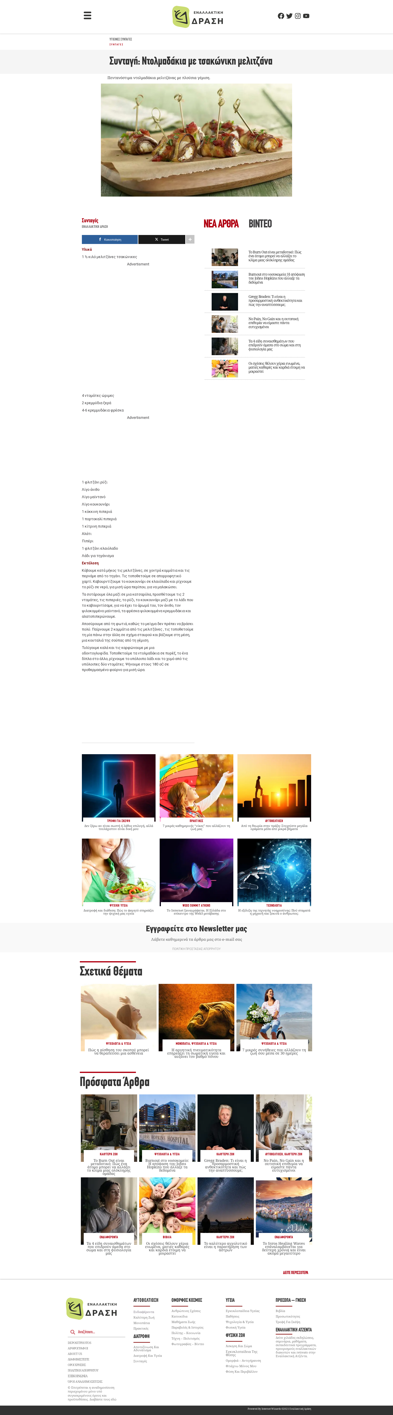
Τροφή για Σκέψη (288, 1322)
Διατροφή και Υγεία (147, 1355)
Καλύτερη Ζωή (109, 1154)
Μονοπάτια (183, 1044)
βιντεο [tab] (260, 224)
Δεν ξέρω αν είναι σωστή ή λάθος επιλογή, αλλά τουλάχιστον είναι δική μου (118, 827)
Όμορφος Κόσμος (187, 1300)
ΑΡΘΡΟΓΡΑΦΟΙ (78, 1348)
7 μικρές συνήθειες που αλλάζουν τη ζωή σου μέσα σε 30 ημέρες (274, 1051)
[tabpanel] (255, 311)
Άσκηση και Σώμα (239, 1346)
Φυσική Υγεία (235, 1327)
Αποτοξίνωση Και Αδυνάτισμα (146, 1348)
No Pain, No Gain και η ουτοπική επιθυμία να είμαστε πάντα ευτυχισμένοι (273, 322)
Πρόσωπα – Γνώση (291, 1300)
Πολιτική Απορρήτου (83, 1370)
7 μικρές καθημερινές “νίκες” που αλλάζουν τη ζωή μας (196, 827)
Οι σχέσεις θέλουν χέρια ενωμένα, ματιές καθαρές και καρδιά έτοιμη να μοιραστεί (276, 367)
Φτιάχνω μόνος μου (241, 1366)
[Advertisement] (138, 330)
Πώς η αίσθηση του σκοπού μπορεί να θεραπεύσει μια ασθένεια (118, 1051)
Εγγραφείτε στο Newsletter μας (196, 928)
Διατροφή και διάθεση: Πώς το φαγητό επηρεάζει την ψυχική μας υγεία (119, 911)
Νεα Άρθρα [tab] (221, 224)
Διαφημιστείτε (78, 1359)
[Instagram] (298, 16)
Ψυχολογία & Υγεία (118, 1044)
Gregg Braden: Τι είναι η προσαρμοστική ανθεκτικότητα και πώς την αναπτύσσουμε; (275, 300)
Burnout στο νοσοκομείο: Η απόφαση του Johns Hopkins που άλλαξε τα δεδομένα (276, 278)
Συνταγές (116, 44)
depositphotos (79, 1343)
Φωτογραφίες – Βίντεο (188, 1344)
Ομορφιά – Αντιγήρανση (243, 1360)
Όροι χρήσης (77, 1365)
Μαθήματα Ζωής (183, 1322)
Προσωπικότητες (288, 1316)
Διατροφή (141, 1336)
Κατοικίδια (179, 1316)
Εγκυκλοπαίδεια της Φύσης (241, 1353)
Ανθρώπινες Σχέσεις (186, 1311)
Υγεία (230, 1300)
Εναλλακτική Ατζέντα (294, 1330)
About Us (75, 1354)
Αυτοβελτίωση (274, 1154)
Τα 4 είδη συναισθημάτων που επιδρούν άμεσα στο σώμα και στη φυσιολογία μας (274, 345)
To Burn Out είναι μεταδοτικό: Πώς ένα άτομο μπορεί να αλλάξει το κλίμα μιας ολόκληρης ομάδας (274, 256)
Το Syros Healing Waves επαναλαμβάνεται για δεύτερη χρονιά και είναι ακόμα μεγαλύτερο (284, 1248)
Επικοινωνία (77, 1376)
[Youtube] (306, 16)
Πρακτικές (140, 1328)
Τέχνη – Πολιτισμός (186, 1338)
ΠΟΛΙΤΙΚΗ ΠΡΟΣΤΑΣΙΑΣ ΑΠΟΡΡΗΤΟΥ (196, 949)
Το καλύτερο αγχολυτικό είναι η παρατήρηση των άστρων (225, 1246)
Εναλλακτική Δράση (95, 227)
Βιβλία (167, 1237)
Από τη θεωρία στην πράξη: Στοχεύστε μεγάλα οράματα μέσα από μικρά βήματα (274, 827)
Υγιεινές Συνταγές (121, 39)
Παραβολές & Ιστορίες (187, 1327)
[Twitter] (289, 16)
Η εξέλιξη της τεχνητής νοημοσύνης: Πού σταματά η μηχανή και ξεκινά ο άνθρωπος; (274, 911)
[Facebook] (281, 16)
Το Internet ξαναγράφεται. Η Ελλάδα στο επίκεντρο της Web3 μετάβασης (196, 911)
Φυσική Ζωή (235, 1335)
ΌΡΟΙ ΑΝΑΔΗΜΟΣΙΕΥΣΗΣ (85, 1381)
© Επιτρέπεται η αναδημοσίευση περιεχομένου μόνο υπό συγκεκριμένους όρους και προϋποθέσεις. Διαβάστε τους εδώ (92, 1393)
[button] (87, 16)
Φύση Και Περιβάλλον (242, 1371)
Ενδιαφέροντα (109, 1237)
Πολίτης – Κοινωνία (186, 1333)
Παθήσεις (232, 1316)
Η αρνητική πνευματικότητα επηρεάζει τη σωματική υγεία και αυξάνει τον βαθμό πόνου (196, 1053)
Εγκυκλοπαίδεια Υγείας (243, 1311)
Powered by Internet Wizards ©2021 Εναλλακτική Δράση (279, 1409)
